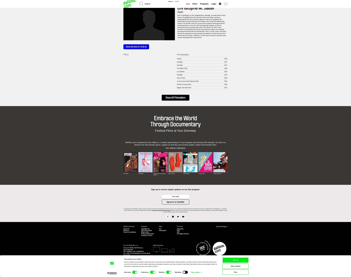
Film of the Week (146, 230)
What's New (145, 232)
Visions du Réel (217, 173)
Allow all (235, 260)
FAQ (178, 230)
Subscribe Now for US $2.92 (136, 47)
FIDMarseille (186, 173)
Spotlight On (145, 229)
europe (177, 1)
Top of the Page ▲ (222, 226)
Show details (195, 272)
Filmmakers (162, 230)
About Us (126, 229)
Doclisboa (140, 173)
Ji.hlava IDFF (201, 173)
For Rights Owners (183, 234)
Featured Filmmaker (147, 234)
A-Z (160, 229)
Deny (235, 272)
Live (188, 4)
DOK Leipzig (171, 173)
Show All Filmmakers (176, 97)
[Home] (130, 4)
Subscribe (180, 229)
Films (194, 4)
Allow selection (235, 266)
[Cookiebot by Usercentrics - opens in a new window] (112, 273)
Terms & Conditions (129, 232)
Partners (126, 230)
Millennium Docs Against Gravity (159, 174)
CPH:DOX (125, 173)
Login (213, 4)
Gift (178, 232)
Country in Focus (146, 235)
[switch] (152, 272)
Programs (204, 4)
